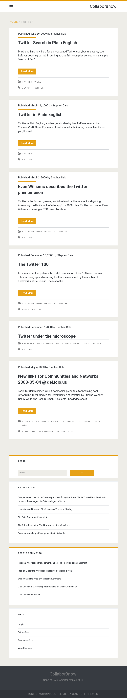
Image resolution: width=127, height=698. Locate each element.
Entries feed (23, 632)
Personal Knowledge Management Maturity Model (41, 533)
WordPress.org (25, 648)
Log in (21, 624)
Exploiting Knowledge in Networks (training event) (49, 571)
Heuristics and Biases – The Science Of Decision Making (45, 509)
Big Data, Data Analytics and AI (32, 517)
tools (26, 309)
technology (45, 431)
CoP (33, 431)
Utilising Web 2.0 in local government (43, 579)
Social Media (45, 343)
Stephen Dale (58, 33)
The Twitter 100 (33, 264)
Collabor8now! (104, 6)
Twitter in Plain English (40, 114)
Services (36, 594)
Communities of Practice (48, 421)
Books (26, 421)
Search (26, 88)
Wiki (24, 425)
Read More (28, 72)
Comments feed (25, 640)
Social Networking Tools (38, 231)
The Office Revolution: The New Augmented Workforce (44, 525)
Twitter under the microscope (47, 336)
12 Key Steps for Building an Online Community (54, 586)
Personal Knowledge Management (34, 563)
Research (28, 343)
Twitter (27, 82)
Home (13, 21)
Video (38, 82)
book (25, 431)
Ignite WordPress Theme (47, 694)
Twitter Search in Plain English (47, 42)
